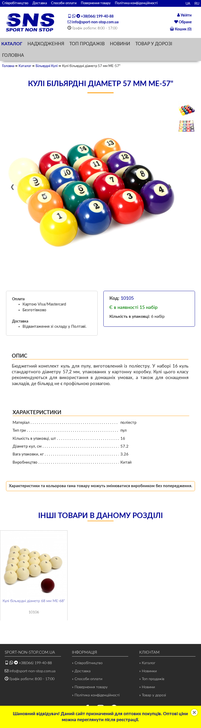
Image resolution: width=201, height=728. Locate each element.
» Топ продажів (151, 679)
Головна (8, 66)
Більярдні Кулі (47, 66)
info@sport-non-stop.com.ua (95, 22)
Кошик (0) (183, 29)
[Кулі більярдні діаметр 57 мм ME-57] (91, 186)
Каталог (25, 66)
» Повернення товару (90, 687)
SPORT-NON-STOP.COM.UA (30, 652)
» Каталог (147, 663)
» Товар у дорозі (152, 695)
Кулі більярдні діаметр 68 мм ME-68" (34, 601)
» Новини (147, 687)
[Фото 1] (186, 109)
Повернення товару (96, 3)
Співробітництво (15, 3)
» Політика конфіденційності (96, 695)
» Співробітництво (87, 663)
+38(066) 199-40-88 (97, 16)
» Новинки (148, 671)
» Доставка (81, 671)
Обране (185, 22)
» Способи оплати (87, 679)
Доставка (39, 3)
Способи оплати (64, 3)
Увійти (186, 15)
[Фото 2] (186, 126)
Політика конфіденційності (136, 3)
